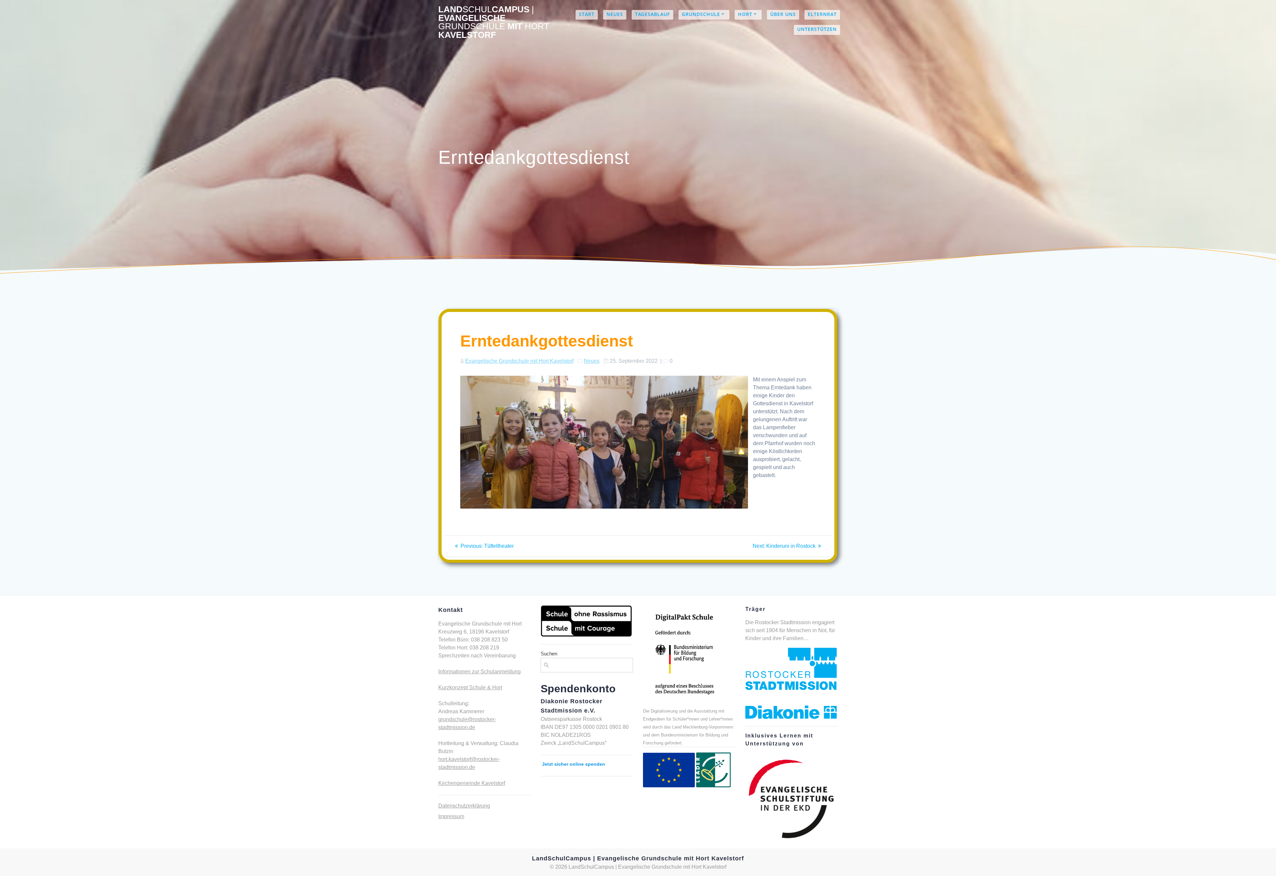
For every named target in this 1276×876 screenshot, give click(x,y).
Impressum (451, 816)
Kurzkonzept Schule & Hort (470, 687)
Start (586, 14)
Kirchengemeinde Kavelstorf (471, 783)
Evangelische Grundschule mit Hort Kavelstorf (519, 361)
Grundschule (701, 14)
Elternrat (822, 14)
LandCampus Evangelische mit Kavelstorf (493, 22)
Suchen (549, 653)
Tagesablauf (652, 14)
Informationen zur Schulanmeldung (479, 671)
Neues (614, 14)
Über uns (783, 14)
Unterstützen (817, 29)
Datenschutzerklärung (464, 806)
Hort (745, 14)
